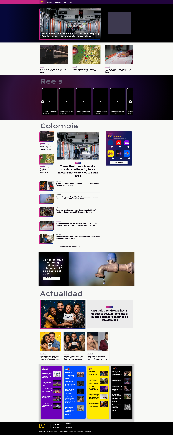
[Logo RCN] (42, 426)
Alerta (91, 424)
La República (117, 424)
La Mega (95, 424)
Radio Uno (102, 424)
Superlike (112, 424)
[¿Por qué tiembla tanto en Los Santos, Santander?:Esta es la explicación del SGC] (87, 54)
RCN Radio (71, 424)
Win (125, 424)
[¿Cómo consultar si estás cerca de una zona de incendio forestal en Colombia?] (47, 185)
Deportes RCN (86, 424)
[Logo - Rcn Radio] (42, 2)
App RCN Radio (68, 2)
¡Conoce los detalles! (47, 278)
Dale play (117, 162)
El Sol (98, 424)
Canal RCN (66, 424)
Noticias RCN (77, 424)
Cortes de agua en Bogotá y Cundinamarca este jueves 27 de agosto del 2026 (53, 267)
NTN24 (122, 424)
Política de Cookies (88, 431)
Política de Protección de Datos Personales (76, 431)
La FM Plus (107, 424)
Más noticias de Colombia (68, 246)
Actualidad (58, 2)
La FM (81, 424)
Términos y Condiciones (64, 431)
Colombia (49, 2)
